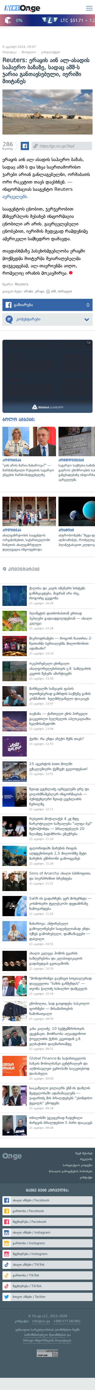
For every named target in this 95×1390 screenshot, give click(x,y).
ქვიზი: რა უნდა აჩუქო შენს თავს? (47, 746)
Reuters (21, 284)
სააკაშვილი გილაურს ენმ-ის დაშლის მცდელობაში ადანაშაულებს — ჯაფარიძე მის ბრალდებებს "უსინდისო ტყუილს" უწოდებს (47, 1098)
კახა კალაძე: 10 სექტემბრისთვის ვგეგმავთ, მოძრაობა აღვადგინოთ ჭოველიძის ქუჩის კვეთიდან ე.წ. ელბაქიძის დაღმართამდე (47, 1038)
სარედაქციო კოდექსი (78, 1165)
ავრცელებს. (15, 196)
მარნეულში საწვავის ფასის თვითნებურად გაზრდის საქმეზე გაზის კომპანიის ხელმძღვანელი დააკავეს (47, 696)
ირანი (28, 291)
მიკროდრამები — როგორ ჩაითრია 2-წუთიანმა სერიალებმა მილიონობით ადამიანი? (47, 646)
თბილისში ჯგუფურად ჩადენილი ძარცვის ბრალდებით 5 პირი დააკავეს (47, 1125)
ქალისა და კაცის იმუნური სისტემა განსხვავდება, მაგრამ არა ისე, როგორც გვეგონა (47, 595)
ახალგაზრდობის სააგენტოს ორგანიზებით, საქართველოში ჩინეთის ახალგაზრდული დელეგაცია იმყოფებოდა (28, 524)
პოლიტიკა (9, 52)
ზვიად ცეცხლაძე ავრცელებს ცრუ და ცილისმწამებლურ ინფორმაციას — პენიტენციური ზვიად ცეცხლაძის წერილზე (47, 799)
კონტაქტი (86, 1177)
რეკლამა (86, 1159)
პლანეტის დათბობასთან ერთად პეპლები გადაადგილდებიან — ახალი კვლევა (47, 620)
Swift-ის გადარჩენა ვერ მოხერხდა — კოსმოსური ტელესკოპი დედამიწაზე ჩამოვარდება (47, 906)
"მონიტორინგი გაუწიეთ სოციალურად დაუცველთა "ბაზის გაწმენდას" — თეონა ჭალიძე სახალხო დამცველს (47, 986)
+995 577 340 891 (67, 1321)
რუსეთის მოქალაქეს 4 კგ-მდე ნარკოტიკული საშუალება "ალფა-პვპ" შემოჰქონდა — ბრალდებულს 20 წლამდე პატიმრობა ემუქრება (47, 829)
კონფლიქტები (50, 52)
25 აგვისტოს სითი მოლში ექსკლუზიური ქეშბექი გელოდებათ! (47, 771)
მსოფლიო (29, 52)
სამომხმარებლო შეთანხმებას (45, 1335)
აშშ (53, 291)
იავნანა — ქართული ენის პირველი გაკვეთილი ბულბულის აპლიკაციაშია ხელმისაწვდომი (47, 721)
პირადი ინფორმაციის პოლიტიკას (47, 1340)
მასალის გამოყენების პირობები (71, 1171)
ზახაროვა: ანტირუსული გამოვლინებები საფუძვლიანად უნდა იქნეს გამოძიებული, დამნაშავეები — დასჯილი (47, 933)
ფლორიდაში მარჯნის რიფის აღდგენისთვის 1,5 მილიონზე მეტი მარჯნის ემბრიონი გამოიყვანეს (47, 855)
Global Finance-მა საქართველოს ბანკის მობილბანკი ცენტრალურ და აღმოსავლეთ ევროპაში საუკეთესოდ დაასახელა (47, 1068)
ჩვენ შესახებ (84, 1153)
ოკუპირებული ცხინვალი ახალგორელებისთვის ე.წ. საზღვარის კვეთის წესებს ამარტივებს (47, 671)
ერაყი (39, 291)
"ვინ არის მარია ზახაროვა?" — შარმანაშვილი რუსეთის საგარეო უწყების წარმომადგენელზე (28, 452)
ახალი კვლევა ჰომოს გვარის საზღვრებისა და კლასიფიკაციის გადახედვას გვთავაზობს (47, 960)
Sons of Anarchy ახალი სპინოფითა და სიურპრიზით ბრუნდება (47, 881)
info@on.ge (41, 1321)
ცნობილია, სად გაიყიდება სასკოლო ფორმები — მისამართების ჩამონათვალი (47, 1011)
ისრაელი (65, 291)
